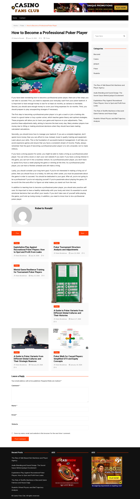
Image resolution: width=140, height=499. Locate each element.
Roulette (97, 73)
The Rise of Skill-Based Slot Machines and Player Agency (30, 459)
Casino (96, 59)
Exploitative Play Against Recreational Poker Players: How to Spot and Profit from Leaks (29, 249)
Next (82, 233)
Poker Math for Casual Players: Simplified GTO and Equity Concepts (68, 358)
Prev (17, 233)
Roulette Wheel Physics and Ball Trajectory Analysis (27, 488)
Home (15, 18)
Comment (16, 386)
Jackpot (96, 64)
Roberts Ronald (19, 38)
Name (14, 406)
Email (14, 415)
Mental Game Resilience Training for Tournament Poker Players (29, 270)
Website (15, 424)
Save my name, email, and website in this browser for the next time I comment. (42, 433)
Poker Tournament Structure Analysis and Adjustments (67, 248)
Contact (22, 18)
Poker (48, 38)
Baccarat (97, 54)
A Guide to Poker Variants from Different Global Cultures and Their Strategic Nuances (28, 358)
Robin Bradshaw (21, 256)
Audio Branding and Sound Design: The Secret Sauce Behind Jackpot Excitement (28, 466)
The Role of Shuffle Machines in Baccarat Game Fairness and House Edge (29, 481)
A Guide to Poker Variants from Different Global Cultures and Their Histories (68, 313)
